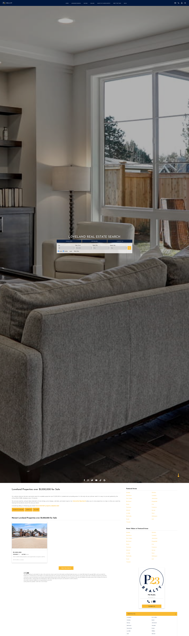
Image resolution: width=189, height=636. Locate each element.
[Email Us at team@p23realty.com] (154, 601)
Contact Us (28, 509)
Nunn (153, 513)
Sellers (94, 241)
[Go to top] (185, 628)
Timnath (128, 522)
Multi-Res (76, 251)
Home (67, 3)
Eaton (127, 504)
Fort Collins (129, 498)
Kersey (153, 510)
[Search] (129, 248)
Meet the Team (117, 3)
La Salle (128, 513)
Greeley (128, 492)
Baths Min (112, 245)
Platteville (128, 516)
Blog (125, 3)
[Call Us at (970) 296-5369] (148, 601)
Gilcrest (128, 510)
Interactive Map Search (79, 501)
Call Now (36, 509)
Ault (153, 519)
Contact (120, 241)
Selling (92, 3)
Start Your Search (66, 568)
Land (70, 251)
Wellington (154, 516)
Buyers (69, 241)
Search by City (131, 613)
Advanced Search (76, 3)
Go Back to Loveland (18, 509)
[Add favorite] (45, 560)
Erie (153, 504)
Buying (85, 3)
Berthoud (128, 501)
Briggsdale (154, 501)
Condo (66, 251)
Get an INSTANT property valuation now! (47, 505)
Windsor (154, 492)
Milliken (153, 631)
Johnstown (154, 498)
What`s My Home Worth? (103, 3)
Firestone (128, 507)
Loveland (154, 495)
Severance (129, 495)
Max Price (78, 245)
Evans (127, 519)
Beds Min (95, 245)
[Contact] (185, 624)
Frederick (154, 507)
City (59, 245)
